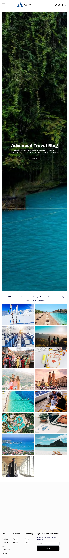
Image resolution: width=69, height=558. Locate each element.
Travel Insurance (38, 301)
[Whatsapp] (59, 5)
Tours (27, 301)
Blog (26, 542)
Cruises (4, 542)
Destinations (25, 297)
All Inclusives (13, 297)
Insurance (5, 553)
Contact (15, 542)
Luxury (43, 297)
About (27, 539)
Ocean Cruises (53, 297)
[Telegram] (62, 5)
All (4, 297)
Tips (63, 297)
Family (35, 297)
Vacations (5, 539)
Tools (15, 539)
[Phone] (56, 5)
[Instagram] (65, 5)
